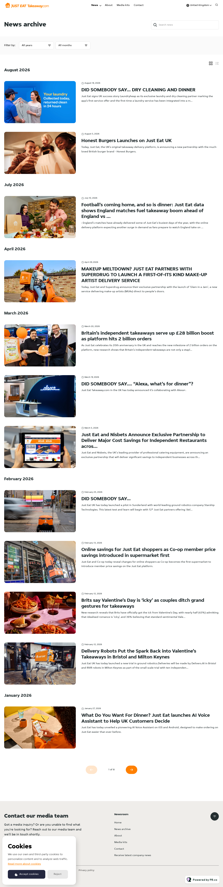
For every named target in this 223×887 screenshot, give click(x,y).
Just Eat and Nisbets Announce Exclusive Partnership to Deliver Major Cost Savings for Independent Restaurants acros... (144, 441)
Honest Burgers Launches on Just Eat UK (126, 140)
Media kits (123, 5)
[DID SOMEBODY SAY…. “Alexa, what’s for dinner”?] (40, 396)
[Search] (155, 25)
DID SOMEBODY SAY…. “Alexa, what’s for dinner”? (137, 384)
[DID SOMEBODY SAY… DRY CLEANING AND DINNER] (40, 102)
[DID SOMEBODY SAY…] (40, 511)
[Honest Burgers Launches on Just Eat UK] (40, 153)
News (94, 5)
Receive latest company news (132, 855)
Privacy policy (86, 870)
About (109, 5)
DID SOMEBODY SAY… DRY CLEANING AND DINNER (138, 90)
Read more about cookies (24, 864)
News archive (122, 829)
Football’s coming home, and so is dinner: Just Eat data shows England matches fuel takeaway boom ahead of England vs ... (142, 211)
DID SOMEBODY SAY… (106, 499)
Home (118, 822)
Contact (139, 5)
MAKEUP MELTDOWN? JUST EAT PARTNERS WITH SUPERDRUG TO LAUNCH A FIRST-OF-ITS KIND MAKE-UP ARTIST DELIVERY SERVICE (144, 275)
